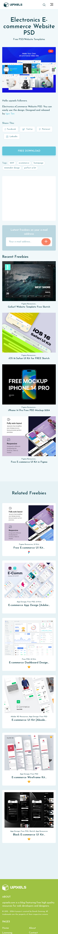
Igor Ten (10, 114)
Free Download (29, 151)
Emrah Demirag (38, 911)
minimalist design (12, 168)
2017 (12, 163)
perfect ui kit (30, 168)
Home (5, 928)
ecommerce (24, 163)
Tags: (4, 163)
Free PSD (18, 39)
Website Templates (34, 39)
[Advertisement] (29, 198)
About (32, 928)
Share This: (8, 123)
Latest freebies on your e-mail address (29, 232)
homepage (38, 163)
